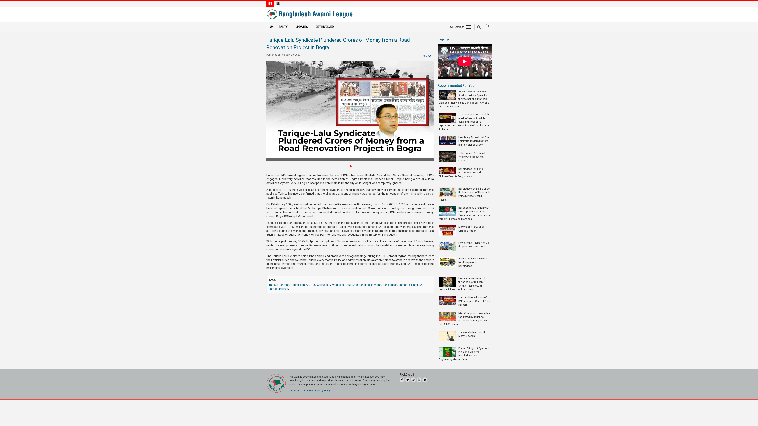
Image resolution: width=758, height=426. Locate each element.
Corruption (323, 284)
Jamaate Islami (408, 284)
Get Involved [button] (325, 26)
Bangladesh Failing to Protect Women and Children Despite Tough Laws (461, 172)
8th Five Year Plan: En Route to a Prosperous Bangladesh (473, 262)
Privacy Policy (322, 390)
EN (270, 3)
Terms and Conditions (301, 390)
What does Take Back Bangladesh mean (356, 284)
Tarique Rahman (279, 284)
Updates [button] (302, 26)
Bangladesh (390, 284)
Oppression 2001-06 (303, 284)
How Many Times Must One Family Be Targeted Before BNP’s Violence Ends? (473, 141)
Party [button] (283, 26)
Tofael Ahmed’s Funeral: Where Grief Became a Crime (472, 157)
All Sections (457, 27)
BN (278, 3)
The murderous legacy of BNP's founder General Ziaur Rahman (474, 301)
